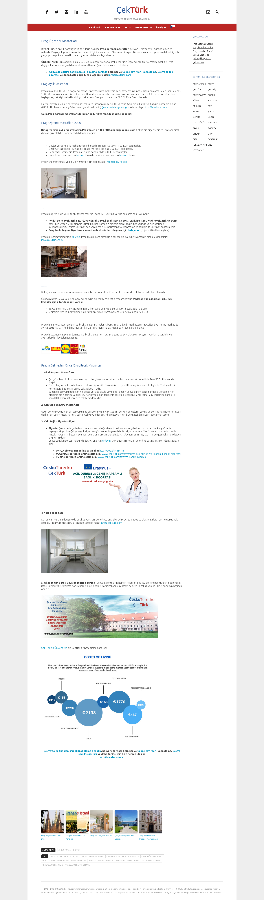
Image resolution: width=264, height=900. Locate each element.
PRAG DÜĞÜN (199, 122)
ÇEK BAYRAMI (199, 84)
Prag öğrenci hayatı (152, 856)
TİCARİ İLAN (213, 139)
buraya (80, 155)
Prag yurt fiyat (124, 861)
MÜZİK (211, 117)
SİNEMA (196, 134)
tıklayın (76, 236)
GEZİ (210, 106)
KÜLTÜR (196, 117)
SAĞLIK (196, 128)
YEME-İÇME (198, 150)
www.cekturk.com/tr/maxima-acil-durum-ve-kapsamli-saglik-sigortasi (141, 453)
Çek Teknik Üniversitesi (54, 647)
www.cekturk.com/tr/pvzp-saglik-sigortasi (122, 456)
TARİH (195, 139)
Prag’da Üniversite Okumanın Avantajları (148, 837)
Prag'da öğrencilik (52, 865)
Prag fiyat (56, 856)
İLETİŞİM (161, 27)
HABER (196, 111)
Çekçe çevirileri (131, 71)
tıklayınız (133, 230)
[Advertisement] (111, 783)
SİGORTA (212, 128)
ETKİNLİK (197, 106)
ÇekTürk (96, 27)
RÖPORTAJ (213, 122)
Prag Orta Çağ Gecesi (203, 44)
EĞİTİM (76, 850)
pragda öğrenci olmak (77, 865)
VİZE (210, 145)
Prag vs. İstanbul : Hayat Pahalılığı (76, 837)
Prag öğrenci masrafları (55, 861)
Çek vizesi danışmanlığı (114, 107)
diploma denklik (97, 71)
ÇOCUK (211, 95)
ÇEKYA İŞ (212, 89)
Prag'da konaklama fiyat (147, 861)
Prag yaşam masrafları (101, 861)
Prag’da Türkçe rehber (203, 47)
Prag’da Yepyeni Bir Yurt (101, 836)
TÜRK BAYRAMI (200, 145)
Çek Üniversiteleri (201, 55)
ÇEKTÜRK (197, 89)
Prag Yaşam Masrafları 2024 (51, 837)
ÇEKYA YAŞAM (64, 850)
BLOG (128, 27)
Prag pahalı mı (79, 861)
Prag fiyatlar (71, 856)
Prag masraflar (131, 856)
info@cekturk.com (119, 74)
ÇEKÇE (211, 84)
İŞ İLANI (211, 111)
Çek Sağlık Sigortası (202, 58)
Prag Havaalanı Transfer (204, 51)
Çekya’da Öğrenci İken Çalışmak (124, 837)
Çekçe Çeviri (198, 62)
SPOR (210, 134)
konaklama (149, 71)
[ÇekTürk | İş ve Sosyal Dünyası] (132, 10)
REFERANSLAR (143, 27)
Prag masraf (113, 856)
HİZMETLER (113, 27)
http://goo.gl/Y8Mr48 (112, 450)
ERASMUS (212, 100)
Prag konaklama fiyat (93, 856)
